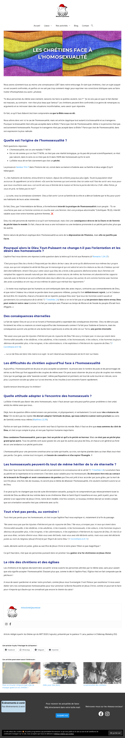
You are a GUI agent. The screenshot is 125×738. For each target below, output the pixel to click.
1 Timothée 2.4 (51, 299)
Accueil (37, 25)
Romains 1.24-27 (100, 256)
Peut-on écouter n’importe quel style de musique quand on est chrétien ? (18, 686)
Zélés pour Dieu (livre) (51, 685)
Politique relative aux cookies (64, 734)
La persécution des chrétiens (94, 685)
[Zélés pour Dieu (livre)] (62, 673)
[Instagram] (6, 624)
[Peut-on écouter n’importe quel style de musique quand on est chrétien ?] (21, 673)
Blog (76, 25)
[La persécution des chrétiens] (102, 673)
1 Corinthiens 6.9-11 (78, 539)
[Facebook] (10, 624)
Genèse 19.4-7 (22, 167)
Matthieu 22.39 (40, 419)
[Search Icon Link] (92, 25)
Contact (85, 25)
